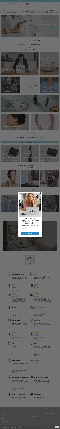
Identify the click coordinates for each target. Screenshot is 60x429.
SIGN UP (30, 233)
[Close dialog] (40, 193)
